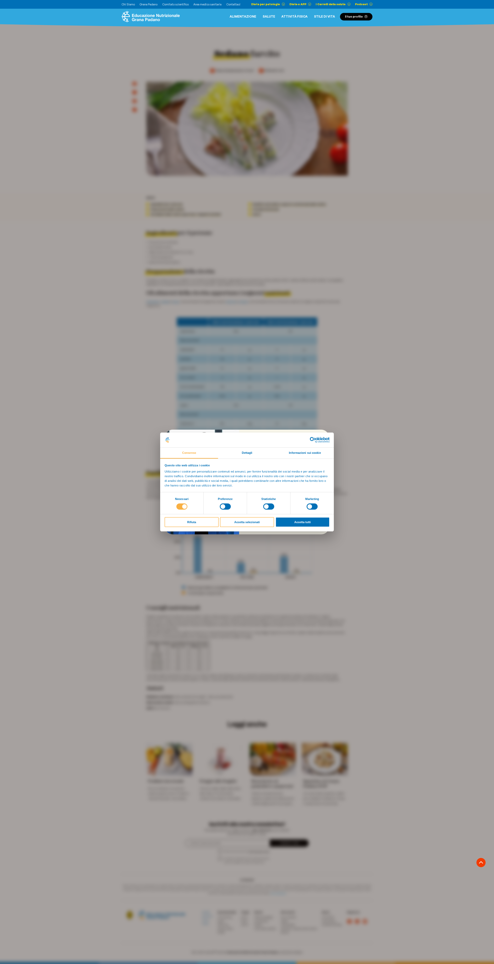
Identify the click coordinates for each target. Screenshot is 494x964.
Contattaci (233, 4)
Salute (269, 16)
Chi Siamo (128, 4)
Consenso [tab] (189, 452)
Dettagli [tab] (247, 452)
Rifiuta (191, 522)
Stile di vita (324, 16)
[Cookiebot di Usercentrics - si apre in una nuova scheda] (313, 440)
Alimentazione (243, 16)
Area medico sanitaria (207, 4)
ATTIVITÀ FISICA (294, 16)
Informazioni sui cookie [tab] (305, 452)
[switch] (225, 506)
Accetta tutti (302, 522)
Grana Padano (148, 4)
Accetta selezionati (247, 522)
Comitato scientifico (175, 4)
